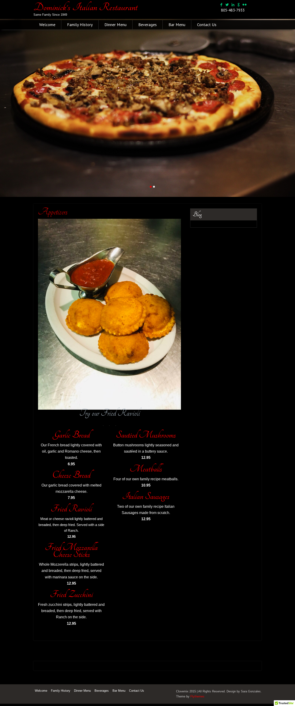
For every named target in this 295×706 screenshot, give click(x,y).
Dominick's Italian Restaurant (85, 7)
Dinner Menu (115, 24)
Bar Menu (176, 24)
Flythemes (197, 698)
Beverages (147, 24)
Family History (80, 24)
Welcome (47, 24)
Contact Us (206, 24)
